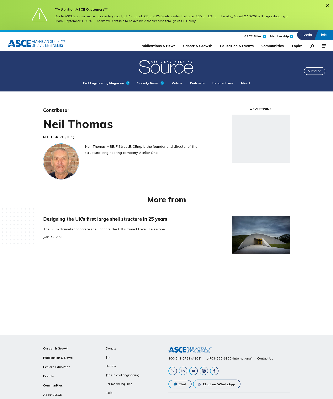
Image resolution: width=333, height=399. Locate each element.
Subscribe (314, 71)
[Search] (311, 45)
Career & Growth (197, 46)
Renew (111, 366)
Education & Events (237, 46)
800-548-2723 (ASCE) (184, 358)
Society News (148, 83)
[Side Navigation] (323, 45)
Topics (296, 46)
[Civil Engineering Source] (166, 66)
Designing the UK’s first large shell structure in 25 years (105, 219)
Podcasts (197, 83)
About (245, 83)
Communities (272, 46)
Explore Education (56, 367)
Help (109, 393)
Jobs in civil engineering (123, 375)
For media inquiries (119, 384)
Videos (177, 83)
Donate (111, 348)
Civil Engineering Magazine (103, 83)
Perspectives (222, 83)
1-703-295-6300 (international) (229, 358)
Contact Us (265, 358)
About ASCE (52, 394)
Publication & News (58, 358)
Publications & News (157, 46)
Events (48, 376)
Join (108, 357)
